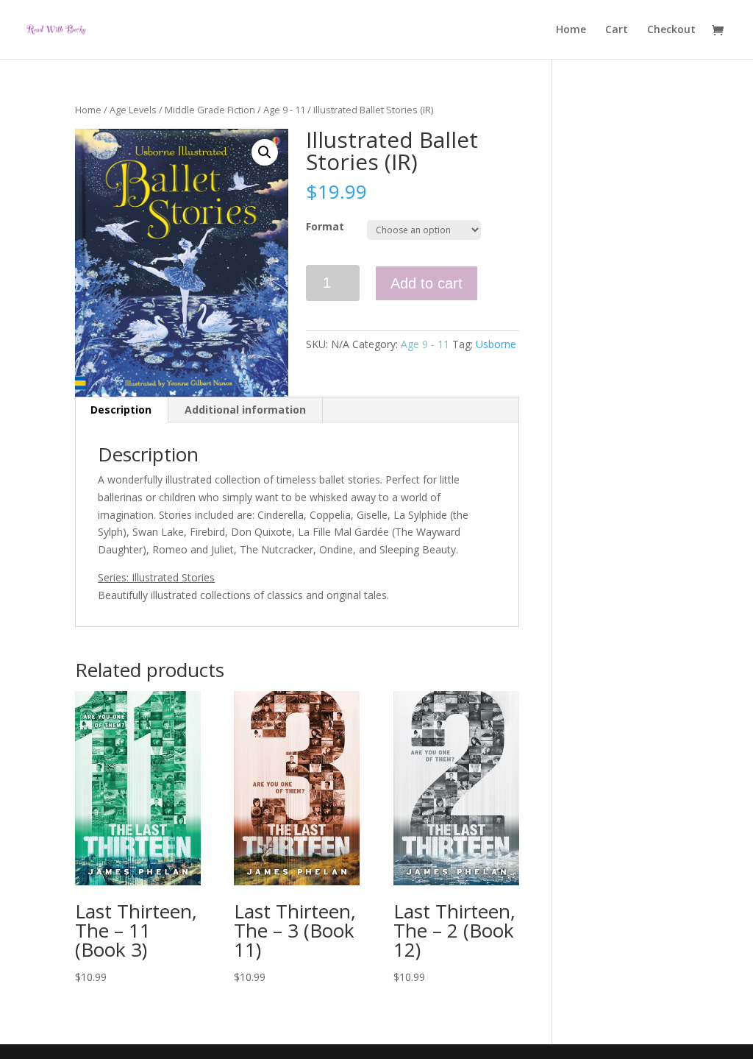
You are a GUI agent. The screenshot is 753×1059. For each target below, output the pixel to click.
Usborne (496, 344)
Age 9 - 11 (284, 109)
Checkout (671, 30)
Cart (616, 30)
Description (120, 410)
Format (325, 226)
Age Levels (133, 109)
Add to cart (426, 283)
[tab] (121, 409)
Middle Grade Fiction (210, 109)
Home (571, 30)
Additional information (245, 410)
